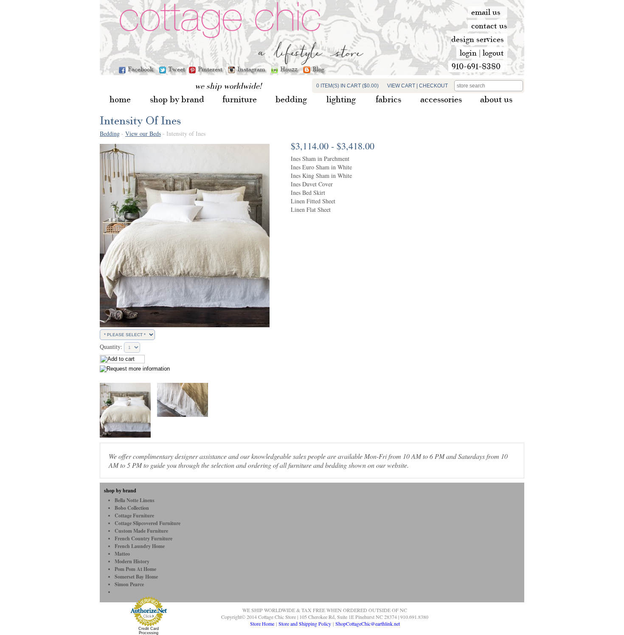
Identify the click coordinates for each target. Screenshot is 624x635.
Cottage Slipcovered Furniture (147, 523)
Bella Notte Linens (135, 500)
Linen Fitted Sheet (313, 201)
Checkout (433, 86)
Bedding (110, 133)
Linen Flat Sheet (311, 209)
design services (477, 39)
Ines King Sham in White (321, 175)
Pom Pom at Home (135, 569)
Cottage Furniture (134, 515)
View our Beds (143, 133)
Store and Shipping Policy (304, 623)
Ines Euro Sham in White (321, 167)
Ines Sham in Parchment (320, 159)
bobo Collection (132, 507)
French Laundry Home (140, 546)
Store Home (262, 623)
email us (485, 12)
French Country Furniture (143, 538)
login (468, 53)
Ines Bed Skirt (308, 192)
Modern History (132, 561)
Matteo (122, 553)
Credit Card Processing (148, 631)
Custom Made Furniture (141, 530)
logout (493, 53)
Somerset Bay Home (136, 576)
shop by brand (120, 490)
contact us (489, 25)
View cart (401, 86)
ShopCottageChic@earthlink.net (367, 623)
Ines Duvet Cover (312, 184)
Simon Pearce (129, 584)
